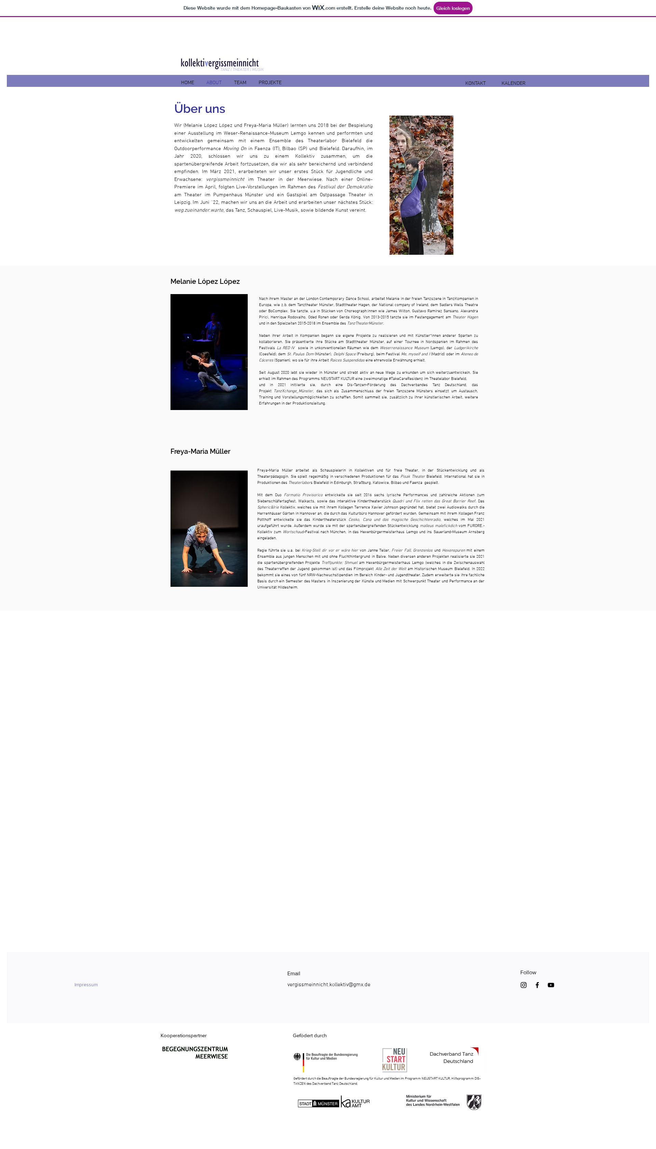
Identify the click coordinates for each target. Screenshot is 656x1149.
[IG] (524, 985)
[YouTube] (551, 985)
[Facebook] (537, 985)
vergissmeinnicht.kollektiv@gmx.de (328, 984)
